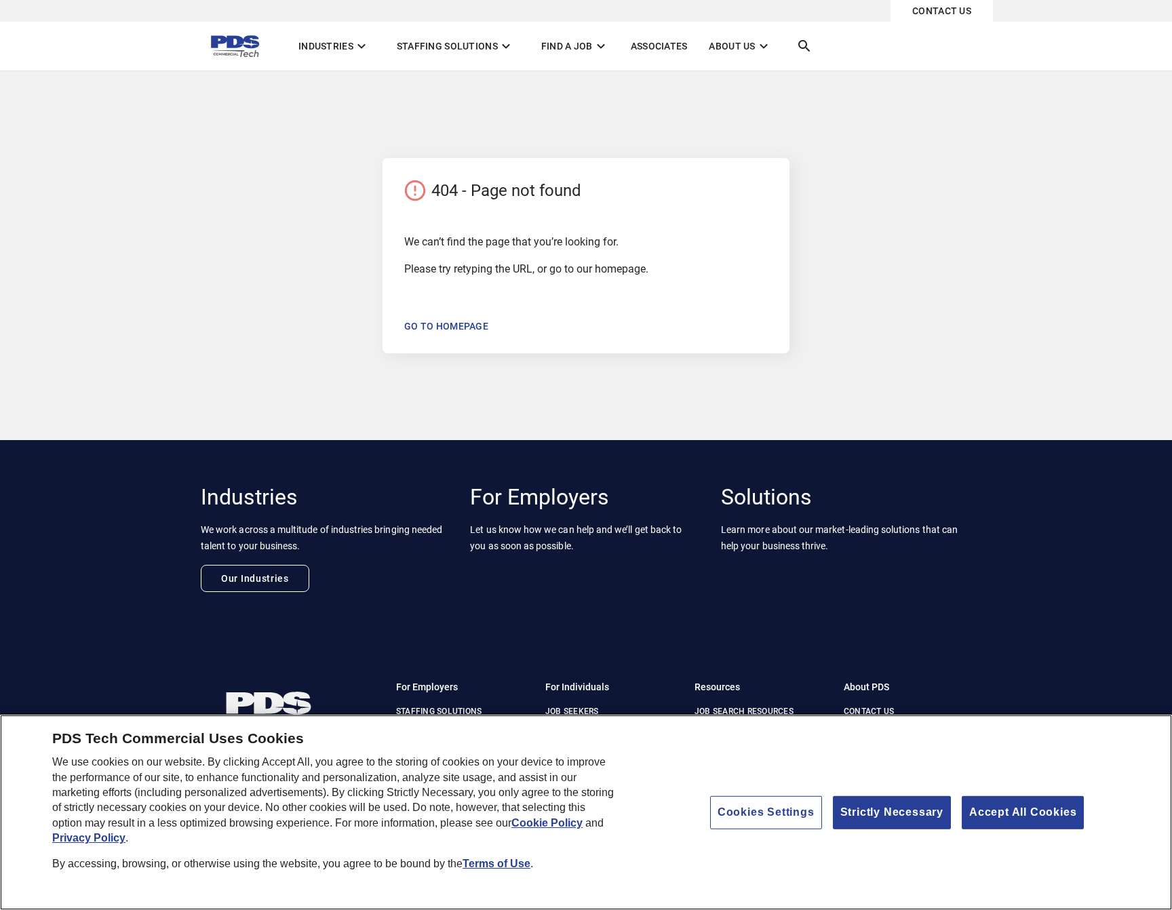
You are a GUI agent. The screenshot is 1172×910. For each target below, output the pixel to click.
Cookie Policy (547, 823)
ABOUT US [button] (740, 46)
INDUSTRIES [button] (334, 46)
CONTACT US (941, 10)
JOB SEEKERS (572, 711)
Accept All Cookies (1022, 812)
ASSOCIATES (659, 46)
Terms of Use (496, 864)
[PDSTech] (287, 700)
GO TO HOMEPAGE (446, 326)
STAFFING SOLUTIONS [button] (455, 46)
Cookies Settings (766, 812)
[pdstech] (239, 46)
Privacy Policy (88, 838)
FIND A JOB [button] (575, 46)
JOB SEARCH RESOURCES (744, 711)
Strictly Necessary (891, 812)
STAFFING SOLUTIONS (439, 711)
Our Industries (255, 578)
